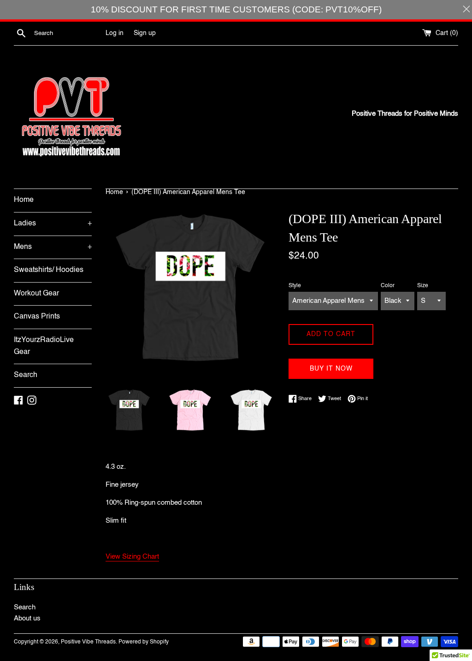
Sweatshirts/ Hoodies (48, 270)
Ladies (53, 223)
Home (24, 200)
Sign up (145, 33)
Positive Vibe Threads (88, 642)
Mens (53, 247)
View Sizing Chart (132, 556)
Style (295, 286)
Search (25, 375)
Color (388, 286)
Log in (115, 33)
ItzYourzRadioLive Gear (44, 346)
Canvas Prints (37, 316)
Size (422, 286)
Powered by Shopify (143, 642)
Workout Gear (36, 293)
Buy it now (331, 369)
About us (27, 618)
